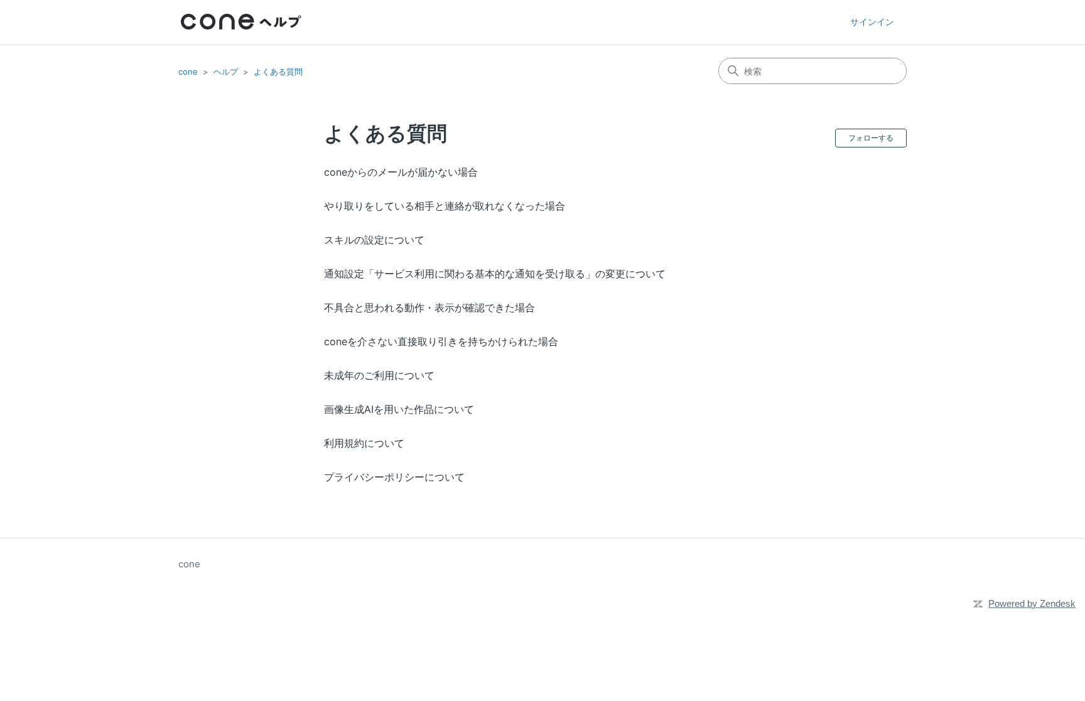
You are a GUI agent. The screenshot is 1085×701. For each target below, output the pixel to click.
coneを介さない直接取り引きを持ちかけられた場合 (441, 341)
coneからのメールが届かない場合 (401, 172)
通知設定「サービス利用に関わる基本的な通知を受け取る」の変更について (495, 273)
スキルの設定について (374, 239)
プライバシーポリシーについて (394, 477)
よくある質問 (278, 72)
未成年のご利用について (379, 375)
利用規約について (364, 443)
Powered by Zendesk (1032, 603)
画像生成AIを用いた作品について (399, 409)
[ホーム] (241, 22)
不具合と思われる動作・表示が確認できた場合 (429, 307)
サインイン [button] (872, 21)
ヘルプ (225, 72)
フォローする (870, 137)
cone (188, 72)
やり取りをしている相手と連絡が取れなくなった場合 (444, 206)
